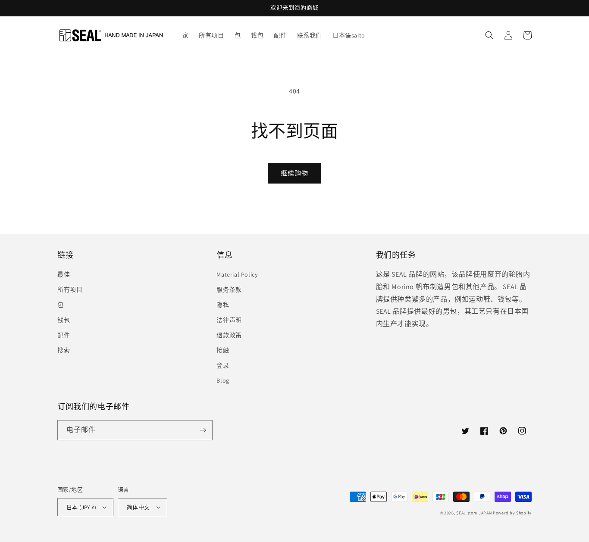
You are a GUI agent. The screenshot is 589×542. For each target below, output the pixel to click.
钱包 (63, 320)
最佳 (63, 274)
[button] (489, 35)
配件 (63, 335)
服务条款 (228, 289)
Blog (222, 380)
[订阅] (202, 430)
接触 (222, 350)
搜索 (63, 350)
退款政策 (228, 335)
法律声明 (228, 320)
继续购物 (294, 173)
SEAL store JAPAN (474, 513)
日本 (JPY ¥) (81, 507)
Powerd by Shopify (512, 513)
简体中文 (138, 507)
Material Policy (236, 274)
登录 (222, 365)
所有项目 (69, 289)
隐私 (222, 304)
